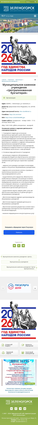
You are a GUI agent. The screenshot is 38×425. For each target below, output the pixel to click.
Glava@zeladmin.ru (21, 421)
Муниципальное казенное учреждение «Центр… (18, 256)
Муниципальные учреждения (9, 81)
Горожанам (11, 79)
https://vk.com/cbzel (15, 114)
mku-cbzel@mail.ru (25, 111)
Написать (19, 232)
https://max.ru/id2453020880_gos (15, 117)
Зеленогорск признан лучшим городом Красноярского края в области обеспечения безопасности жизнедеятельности (19, 390)
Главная (4, 79)
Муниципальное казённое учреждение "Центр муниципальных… (21, 268)
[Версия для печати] (35, 79)
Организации (19, 79)
